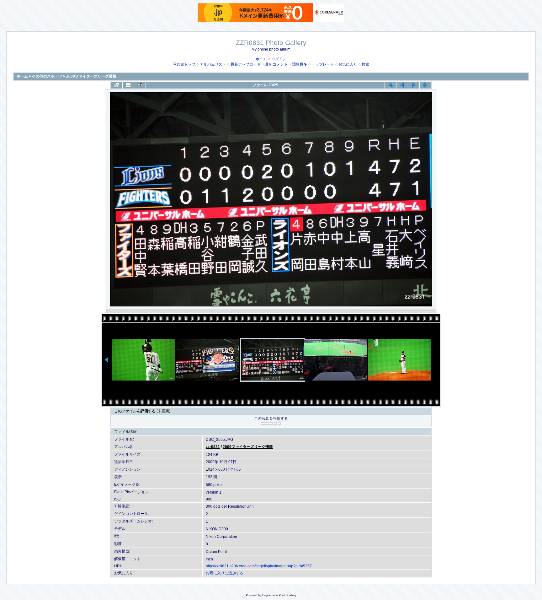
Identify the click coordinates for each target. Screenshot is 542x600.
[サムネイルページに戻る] (116, 85)
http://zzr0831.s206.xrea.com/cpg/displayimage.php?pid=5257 (259, 566)
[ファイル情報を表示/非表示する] (128, 85)
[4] (275, 423)
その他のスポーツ (47, 76)
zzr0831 (213, 447)
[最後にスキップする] (425, 85)
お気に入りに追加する (224, 573)
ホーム (261, 59)
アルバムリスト (213, 64)
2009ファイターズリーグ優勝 (91, 76)
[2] (267, 423)
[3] (271, 423)
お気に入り (347, 64)
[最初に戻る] (390, 85)
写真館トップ (184, 64)
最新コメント (276, 64)
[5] (279, 423)
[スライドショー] (140, 85)
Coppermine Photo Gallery (279, 595)
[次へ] (413, 85)
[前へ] (402, 85)
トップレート (322, 64)
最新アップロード (246, 64)
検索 (365, 64)
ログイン (278, 59)
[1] (263, 423)
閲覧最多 (299, 64)
